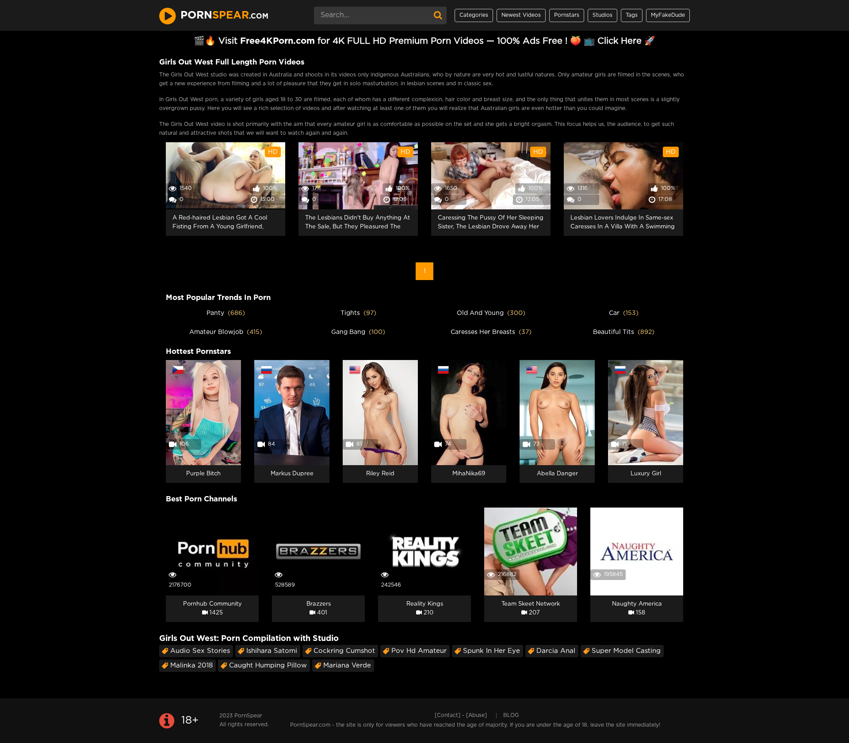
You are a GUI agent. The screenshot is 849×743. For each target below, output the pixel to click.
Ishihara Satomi (271, 651)
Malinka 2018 (191, 665)
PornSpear (248, 715)
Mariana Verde (347, 665)
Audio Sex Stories (200, 651)
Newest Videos (521, 15)
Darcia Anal (555, 651)
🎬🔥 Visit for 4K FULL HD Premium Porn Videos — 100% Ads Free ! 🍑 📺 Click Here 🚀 (424, 41)
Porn (224, 15)
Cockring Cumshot (344, 651)
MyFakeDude (668, 15)
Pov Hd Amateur (419, 651)
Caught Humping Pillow (268, 665)
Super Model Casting (626, 651)
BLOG (511, 715)
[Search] (438, 15)
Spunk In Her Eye (491, 651)
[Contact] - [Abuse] (461, 715)
